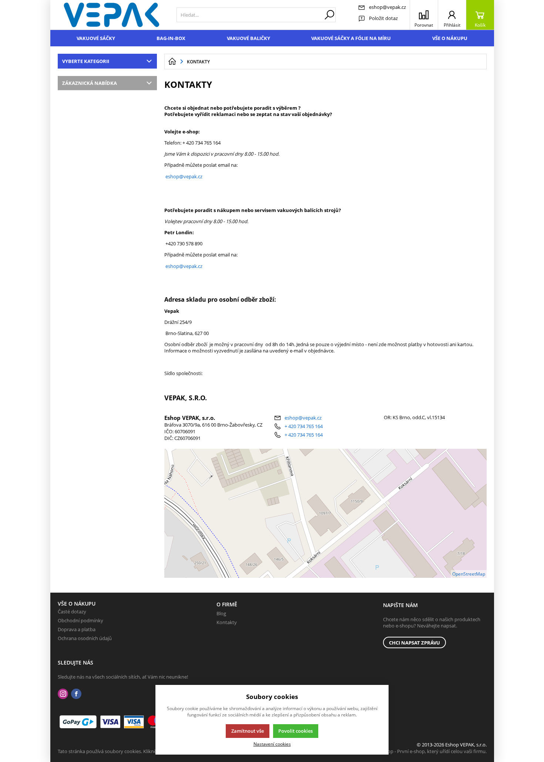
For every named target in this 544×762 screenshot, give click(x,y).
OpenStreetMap (468, 574)
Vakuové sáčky (96, 38)
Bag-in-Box (171, 38)
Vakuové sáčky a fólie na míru (351, 38)
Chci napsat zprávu (414, 642)
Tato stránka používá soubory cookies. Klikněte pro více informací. (130, 751)
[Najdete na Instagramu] (63, 694)
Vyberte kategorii (85, 61)
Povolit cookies (295, 731)
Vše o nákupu (449, 38)
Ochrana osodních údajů (85, 638)
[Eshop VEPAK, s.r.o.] (111, 15)
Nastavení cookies (272, 744)
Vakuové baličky (248, 38)
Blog (221, 613)
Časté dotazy (72, 611)
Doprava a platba (76, 629)
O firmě (226, 604)
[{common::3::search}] (329, 14)
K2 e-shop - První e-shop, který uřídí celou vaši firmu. (429, 751)
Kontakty (226, 622)
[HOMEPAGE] (172, 61)
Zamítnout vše (247, 731)
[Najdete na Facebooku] (76, 694)
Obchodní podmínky (80, 620)
